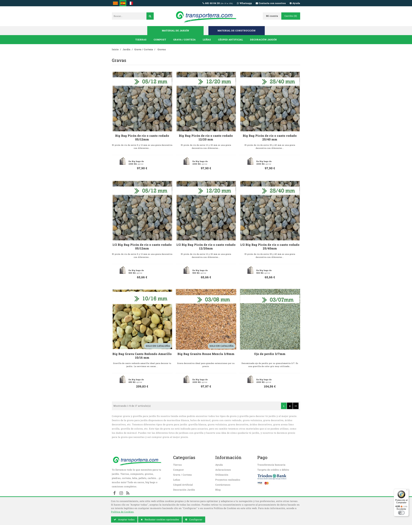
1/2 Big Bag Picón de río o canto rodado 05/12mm (142, 246)
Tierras (141, 39)
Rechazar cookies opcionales (161, 519)
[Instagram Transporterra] (121, 493)
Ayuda (219, 464)
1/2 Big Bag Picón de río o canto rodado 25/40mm (270, 246)
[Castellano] (122, 3)
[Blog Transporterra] (128, 493)
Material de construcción (237, 30)
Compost (160, 39)
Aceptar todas (126, 519)
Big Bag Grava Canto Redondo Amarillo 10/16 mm (142, 355)
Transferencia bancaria (271, 464)
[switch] (401, 513)
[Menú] (407, 491)
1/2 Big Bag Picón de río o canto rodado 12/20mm (206, 246)
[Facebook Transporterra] (114, 493)
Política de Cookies (122, 511)
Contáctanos (222, 484)
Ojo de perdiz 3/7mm (270, 354)
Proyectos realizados (227, 479)
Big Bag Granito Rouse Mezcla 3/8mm (206, 354)
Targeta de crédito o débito (273, 469)
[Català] (115, 3)
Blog (218, 489)
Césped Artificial (230, 39)
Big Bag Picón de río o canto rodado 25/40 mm (270, 137)
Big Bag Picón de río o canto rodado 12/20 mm (206, 137)
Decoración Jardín (263, 39)
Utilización (221, 474)
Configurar (195, 519)
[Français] (130, 3)
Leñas (207, 39)
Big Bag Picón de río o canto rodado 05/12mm (142, 137)
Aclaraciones (223, 469)
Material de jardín (175, 30)
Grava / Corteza (184, 39)
